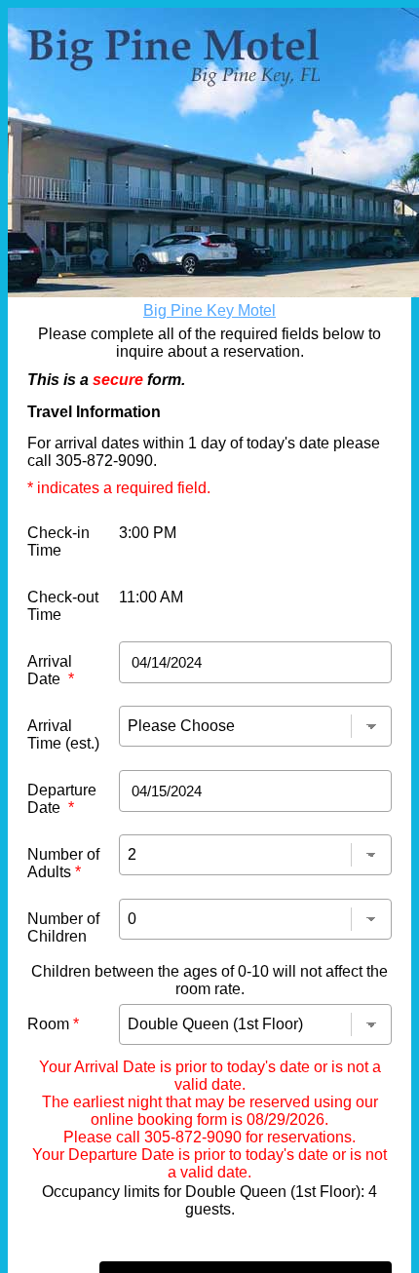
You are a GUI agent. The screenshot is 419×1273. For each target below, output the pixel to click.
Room (53, 1024)
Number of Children (63, 927)
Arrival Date (50, 670)
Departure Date (61, 799)
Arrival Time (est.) (63, 734)
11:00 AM (151, 597)
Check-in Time (58, 541)
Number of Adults (63, 863)
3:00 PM (147, 532)
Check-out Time (62, 606)
